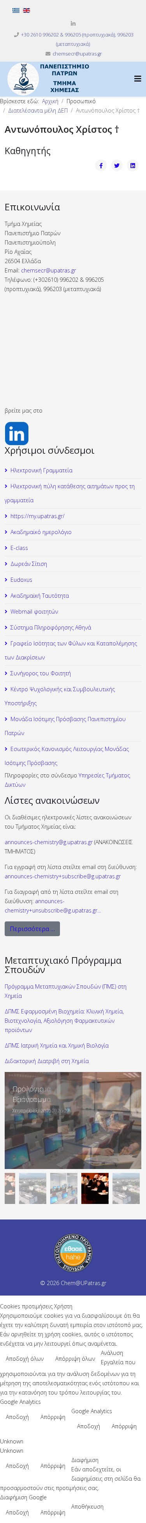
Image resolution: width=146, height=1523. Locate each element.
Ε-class (19, 548)
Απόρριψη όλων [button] (75, 1358)
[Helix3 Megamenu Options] (137, 78)
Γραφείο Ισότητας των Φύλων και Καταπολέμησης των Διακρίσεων (71, 650)
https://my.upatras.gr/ (38, 516)
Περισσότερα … (32, 929)
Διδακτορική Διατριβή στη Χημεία (47, 1061)
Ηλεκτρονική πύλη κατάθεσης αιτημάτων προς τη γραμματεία (70, 493)
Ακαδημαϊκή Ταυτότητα (40, 595)
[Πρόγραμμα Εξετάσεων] (73, 1120)
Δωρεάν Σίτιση (29, 563)
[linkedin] (73, 23)
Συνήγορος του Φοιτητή (41, 673)
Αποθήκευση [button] (87, 1506)
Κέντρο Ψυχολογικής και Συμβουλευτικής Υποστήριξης (60, 696)
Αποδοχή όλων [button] (25, 1358)
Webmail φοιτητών (34, 611)
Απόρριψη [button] (52, 1417)
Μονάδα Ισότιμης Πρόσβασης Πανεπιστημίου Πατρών (65, 726)
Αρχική (50, 101)
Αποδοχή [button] (17, 1417)
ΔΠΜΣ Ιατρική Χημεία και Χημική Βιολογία (57, 1045)
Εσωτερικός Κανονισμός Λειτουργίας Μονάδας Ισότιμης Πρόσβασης (67, 756)
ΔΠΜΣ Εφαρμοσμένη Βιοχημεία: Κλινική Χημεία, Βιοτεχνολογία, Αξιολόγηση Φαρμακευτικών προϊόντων (64, 1021)
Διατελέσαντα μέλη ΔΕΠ (38, 110)
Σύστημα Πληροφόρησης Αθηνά (51, 627)
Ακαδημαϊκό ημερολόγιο (41, 532)
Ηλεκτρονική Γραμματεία (41, 470)
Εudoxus (21, 579)
